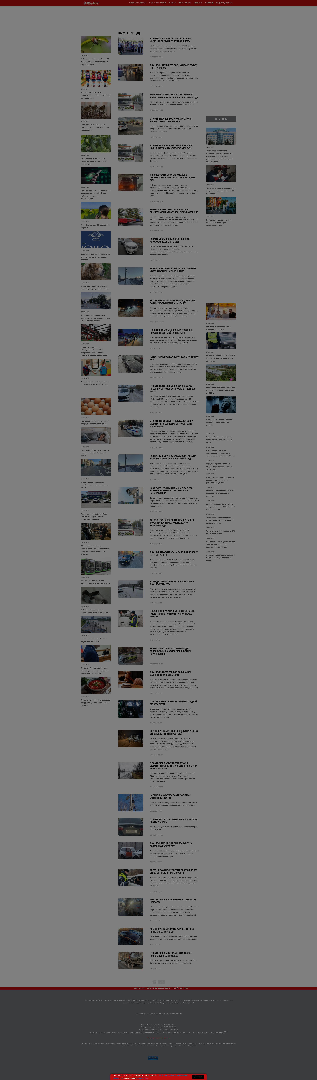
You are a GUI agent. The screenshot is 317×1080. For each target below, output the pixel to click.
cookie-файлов (142, 1078)
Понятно (198, 1077)
